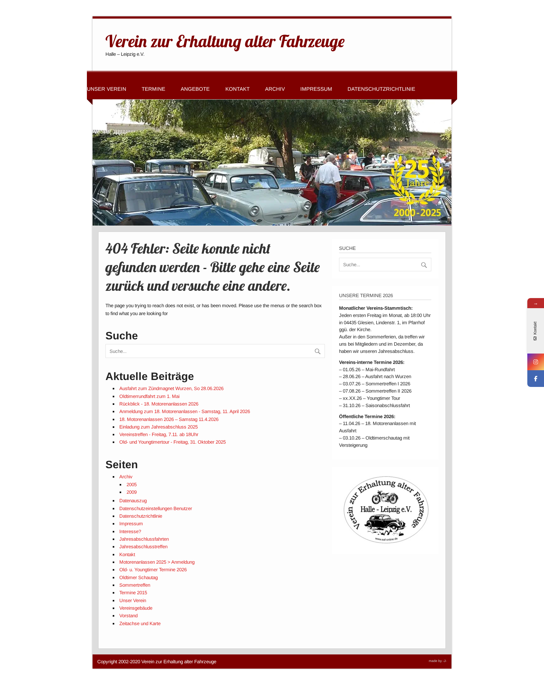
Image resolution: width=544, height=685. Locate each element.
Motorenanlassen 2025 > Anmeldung (157, 562)
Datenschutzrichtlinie (381, 89)
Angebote (195, 89)
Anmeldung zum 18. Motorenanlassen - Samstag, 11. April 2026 (184, 411)
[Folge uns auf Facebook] (535, 378)
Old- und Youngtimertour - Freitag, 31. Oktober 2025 (172, 442)
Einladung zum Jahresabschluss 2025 (158, 426)
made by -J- (438, 661)
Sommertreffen (134, 585)
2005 (132, 484)
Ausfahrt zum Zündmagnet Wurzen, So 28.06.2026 (171, 388)
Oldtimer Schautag (138, 577)
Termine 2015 (133, 592)
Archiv (275, 89)
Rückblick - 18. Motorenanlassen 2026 (158, 403)
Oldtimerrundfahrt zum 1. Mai (149, 396)
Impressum (316, 89)
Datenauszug (133, 500)
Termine (153, 89)
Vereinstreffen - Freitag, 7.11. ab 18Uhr (158, 434)
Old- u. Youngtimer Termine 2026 (153, 569)
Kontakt (237, 89)
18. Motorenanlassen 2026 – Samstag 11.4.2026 (168, 419)
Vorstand (128, 615)
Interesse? (130, 531)
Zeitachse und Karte (140, 623)
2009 (132, 492)
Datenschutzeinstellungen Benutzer (155, 508)
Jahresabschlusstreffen (143, 546)
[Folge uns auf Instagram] (535, 362)
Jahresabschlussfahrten (144, 539)
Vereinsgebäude (135, 608)
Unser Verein (106, 89)
